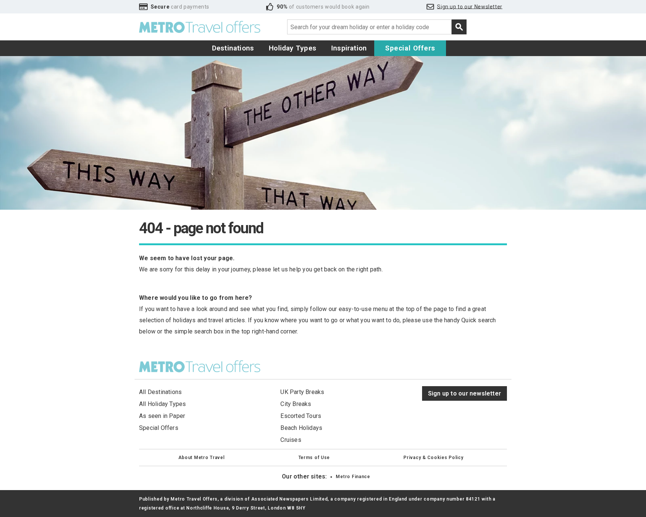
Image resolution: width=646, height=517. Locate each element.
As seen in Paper (162, 415)
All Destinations (160, 392)
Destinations (233, 48)
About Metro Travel (201, 457)
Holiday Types (292, 48)
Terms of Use (314, 457)
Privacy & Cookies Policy (433, 457)
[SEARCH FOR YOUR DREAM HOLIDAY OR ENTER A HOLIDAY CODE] (459, 26)
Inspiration (349, 48)
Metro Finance (353, 476)
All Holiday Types (162, 403)
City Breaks (295, 403)
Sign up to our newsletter (464, 393)
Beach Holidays (301, 427)
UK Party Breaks (302, 392)
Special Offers (410, 48)
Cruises (290, 439)
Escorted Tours (300, 415)
